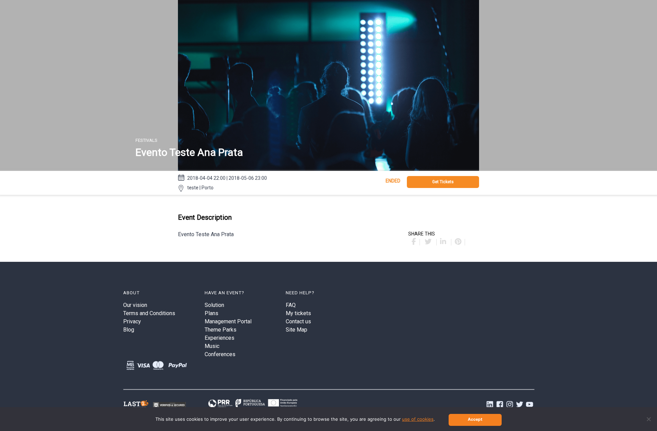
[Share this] (414, 242)
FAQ (291, 305)
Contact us (298, 321)
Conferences (220, 354)
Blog (128, 329)
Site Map (296, 329)
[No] (648, 419)
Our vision (135, 305)
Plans (211, 313)
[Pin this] (458, 242)
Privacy (132, 321)
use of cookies (418, 419)
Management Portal (228, 321)
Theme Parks (220, 329)
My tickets (298, 313)
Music (212, 346)
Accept (475, 419)
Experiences (219, 338)
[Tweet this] (429, 242)
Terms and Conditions (149, 313)
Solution (214, 305)
